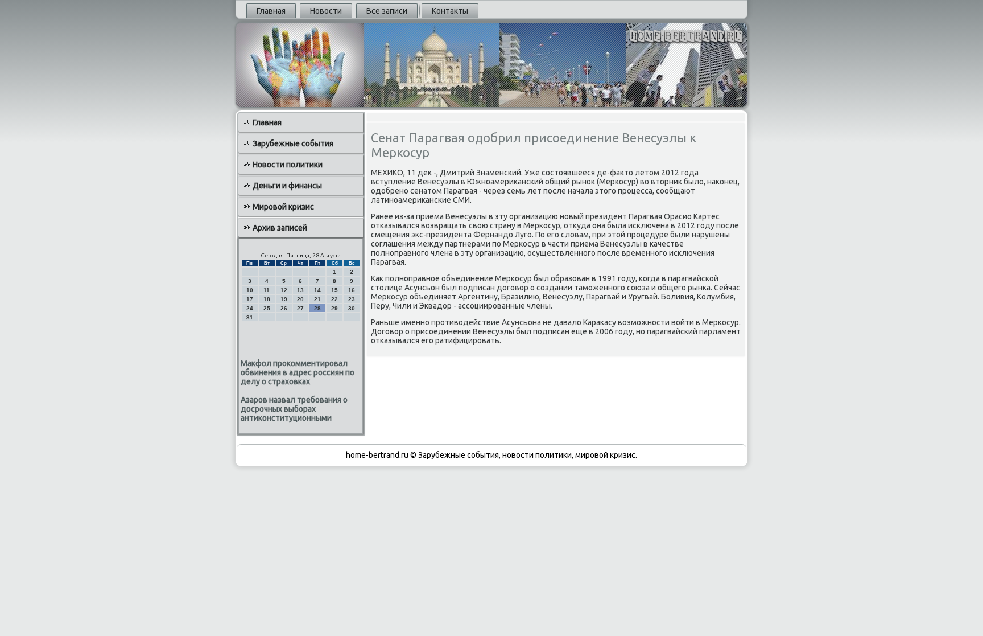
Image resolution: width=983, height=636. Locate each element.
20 (300, 299)
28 (317, 308)
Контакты (450, 10)
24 (249, 308)
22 (334, 299)
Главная (271, 10)
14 (317, 290)
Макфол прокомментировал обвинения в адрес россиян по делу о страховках (297, 372)
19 (283, 299)
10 (249, 290)
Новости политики (288, 164)
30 (351, 308)
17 (249, 299)
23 (351, 299)
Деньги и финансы (287, 185)
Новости (326, 10)
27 (300, 308)
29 (334, 308)
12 (283, 290)
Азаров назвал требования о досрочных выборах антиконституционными (294, 408)
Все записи (386, 10)
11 (266, 290)
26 (283, 308)
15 (334, 290)
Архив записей (280, 227)
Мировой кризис (283, 206)
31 (249, 317)
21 (317, 299)
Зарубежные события (293, 143)
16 (351, 290)
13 (300, 290)
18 (266, 299)
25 (266, 308)
